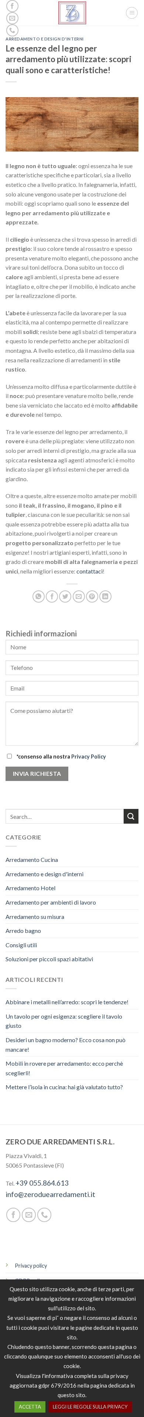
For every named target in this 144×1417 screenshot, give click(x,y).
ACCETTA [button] (30, 1407)
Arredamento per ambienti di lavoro (51, 902)
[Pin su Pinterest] (92, 596)
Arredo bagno (23, 930)
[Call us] (12, 30)
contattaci (89, 571)
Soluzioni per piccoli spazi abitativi (49, 958)
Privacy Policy (88, 756)
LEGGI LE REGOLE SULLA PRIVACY (90, 1407)
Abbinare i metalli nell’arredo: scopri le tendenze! (67, 1001)
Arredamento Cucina (32, 859)
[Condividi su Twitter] (65, 596)
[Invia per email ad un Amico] (79, 596)
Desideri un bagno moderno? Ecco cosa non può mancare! (66, 1044)
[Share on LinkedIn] (105, 596)
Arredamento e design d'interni (45, 38)
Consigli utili (21, 944)
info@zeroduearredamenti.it (50, 1194)
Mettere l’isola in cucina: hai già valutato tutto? (64, 1086)
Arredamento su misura (35, 916)
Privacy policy (31, 1265)
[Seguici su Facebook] (12, 6)
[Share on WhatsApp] (38, 596)
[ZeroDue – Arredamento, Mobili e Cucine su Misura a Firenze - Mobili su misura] (72, 13)
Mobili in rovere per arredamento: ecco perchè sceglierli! (64, 1068)
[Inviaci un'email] (12, 18)
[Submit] (131, 816)
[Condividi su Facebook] (52, 596)
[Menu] (132, 13)
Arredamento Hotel (30, 887)
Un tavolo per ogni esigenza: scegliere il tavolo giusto (64, 1020)
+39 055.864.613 (42, 1183)
